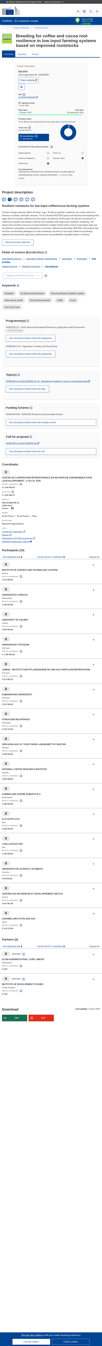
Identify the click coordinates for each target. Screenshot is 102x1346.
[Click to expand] (93, 565)
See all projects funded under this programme (30, 338)
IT (27, 199)
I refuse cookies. (70, 1342)
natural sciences (9, 266)
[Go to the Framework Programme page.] (7, 38)
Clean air (57, 153)
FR (21, 199)
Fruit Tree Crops (12, 307)
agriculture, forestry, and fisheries (41, 259)
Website (9, 535)
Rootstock (9, 293)
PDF (43, 1018)
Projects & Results (21, 28)
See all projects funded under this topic (27, 389)
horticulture (82, 259)
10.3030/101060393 (26, 97)
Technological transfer (39, 300)
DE (4, 199)
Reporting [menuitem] (22, 54)
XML (17, 1018)
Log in (78, 11)
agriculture (67, 259)
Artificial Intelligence (26, 158)
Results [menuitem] (35, 54)
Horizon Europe (41, 28)
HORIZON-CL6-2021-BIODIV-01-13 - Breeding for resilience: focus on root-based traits (47, 381)
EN (10, 199)
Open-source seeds (13, 300)
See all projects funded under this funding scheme (32, 422)
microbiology (51, 266)
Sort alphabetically (12, 557)
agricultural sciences (11, 259)
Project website (27, 81)
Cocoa (73, 300)
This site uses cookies (31, 1335)
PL (33, 199)
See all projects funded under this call (26, 451)
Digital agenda (24, 153)
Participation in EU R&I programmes (21, 538)
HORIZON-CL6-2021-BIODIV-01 (21, 443)
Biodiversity (23, 163)
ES (15, 199)
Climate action (59, 158)
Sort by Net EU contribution (50, 557)
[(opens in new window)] (11, 10)
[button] (84, 11)
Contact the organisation (16, 531)
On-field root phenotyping (32, 293)
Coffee (60, 300)
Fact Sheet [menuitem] (8, 54)
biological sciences (31, 266)
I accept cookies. (31, 1342)
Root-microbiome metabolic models (67, 293)
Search (91, 11)
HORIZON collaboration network (19, 541)
